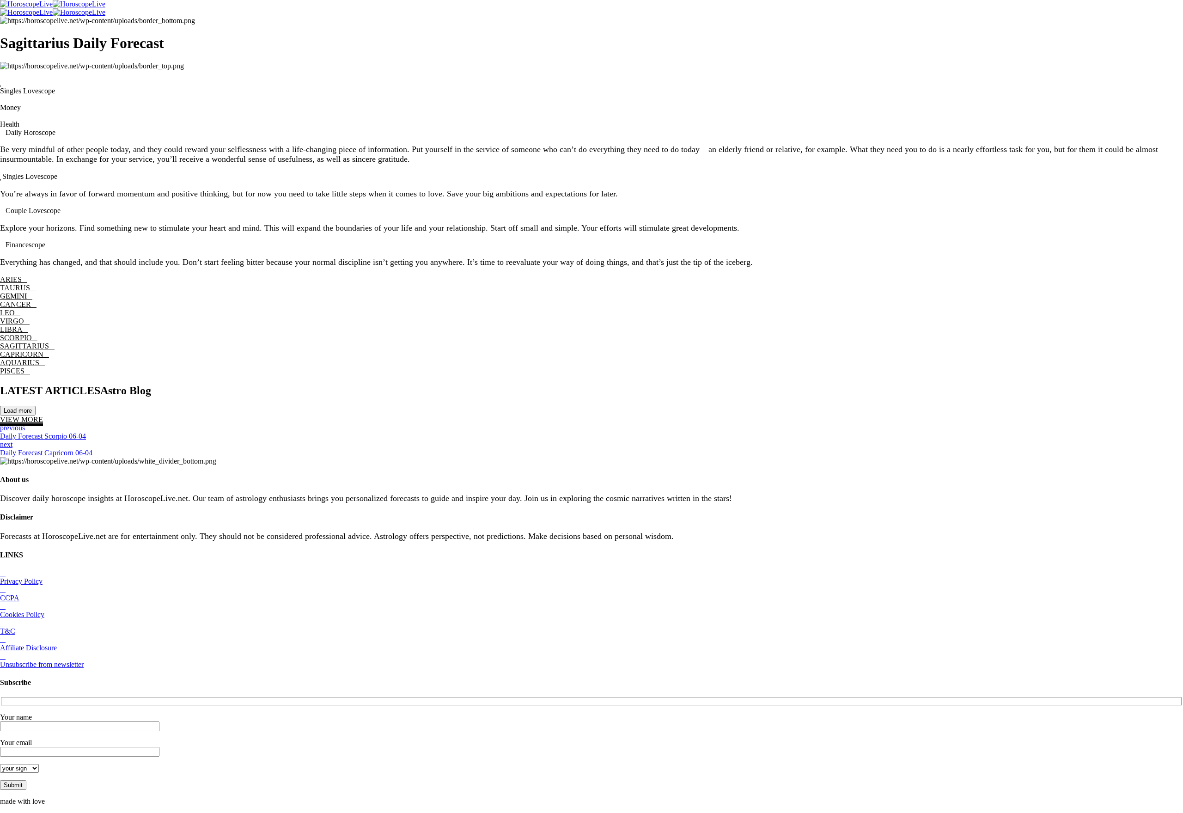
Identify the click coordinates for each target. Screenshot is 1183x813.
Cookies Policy (22, 614)
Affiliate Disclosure (28, 648)
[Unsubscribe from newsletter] (3, 656)
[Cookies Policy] (3, 606)
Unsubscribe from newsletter (42, 664)
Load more (18, 410)
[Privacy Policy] (3, 573)
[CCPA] (3, 589)
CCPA (9, 598)
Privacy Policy (21, 581)
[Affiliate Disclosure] (3, 639)
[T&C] (3, 623)
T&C (7, 631)
